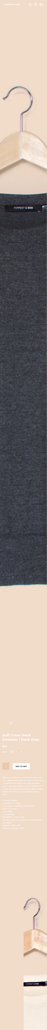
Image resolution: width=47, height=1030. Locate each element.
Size (4, 752)
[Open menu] (41, 4)
